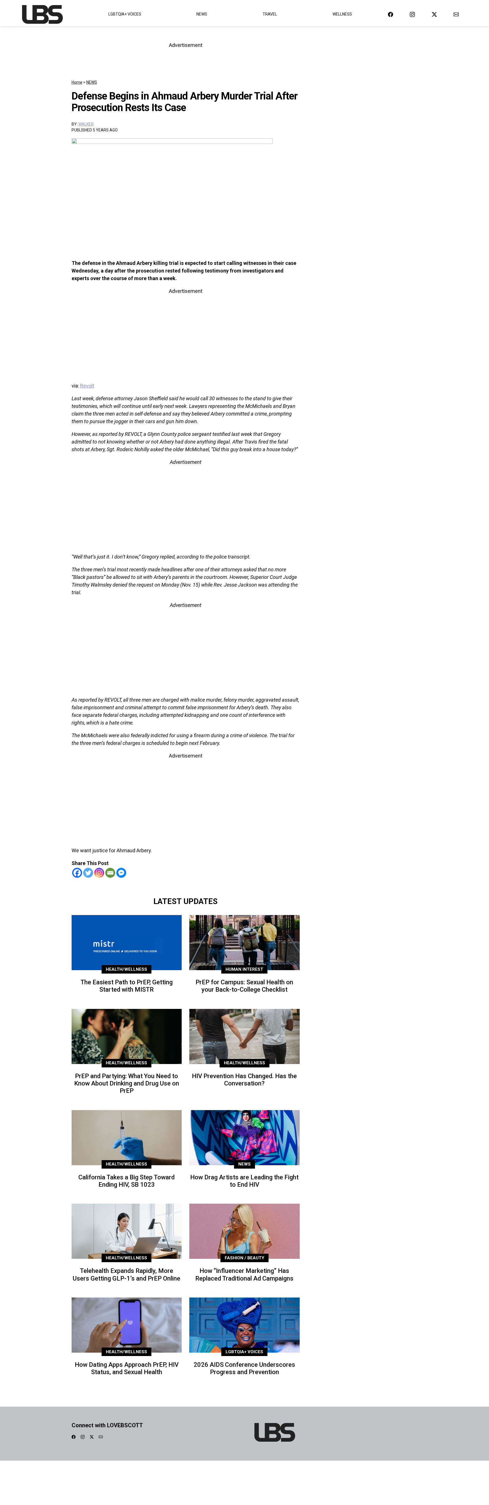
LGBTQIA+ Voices (124, 14)
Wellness (342, 14)
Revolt (87, 386)
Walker (86, 124)
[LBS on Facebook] (390, 14)
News (201, 14)
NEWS (91, 82)
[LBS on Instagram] (412, 14)
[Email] (110, 873)
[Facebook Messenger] (121, 873)
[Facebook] (77, 873)
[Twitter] (88, 873)
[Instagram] (99, 873)
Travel (270, 14)
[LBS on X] (434, 14)
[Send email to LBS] (456, 14)
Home (77, 82)
